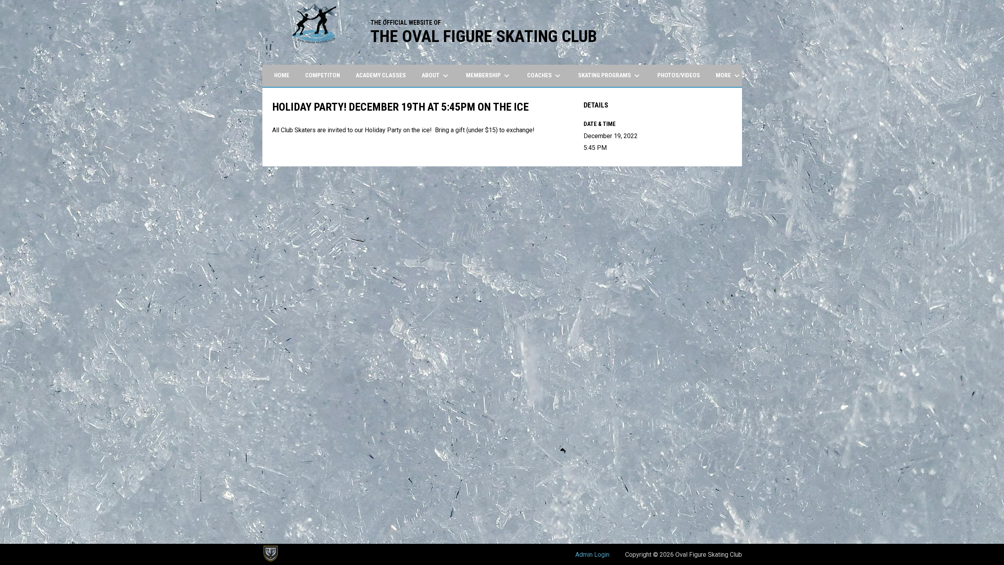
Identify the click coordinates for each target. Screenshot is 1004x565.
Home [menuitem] (281, 75)
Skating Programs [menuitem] (610, 75)
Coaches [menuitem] (544, 75)
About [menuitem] (436, 75)
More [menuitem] (729, 75)
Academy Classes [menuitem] (381, 75)
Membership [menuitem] (488, 75)
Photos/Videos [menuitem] (678, 75)
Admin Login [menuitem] (592, 554)
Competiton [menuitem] (322, 75)
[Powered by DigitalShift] (270, 553)
